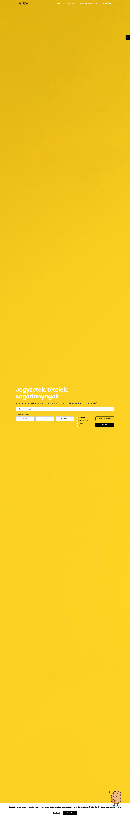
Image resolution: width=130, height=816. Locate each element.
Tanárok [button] (60, 3)
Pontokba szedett (83, 420)
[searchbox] (25, 418)
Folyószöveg (82, 417)
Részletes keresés (105, 419)
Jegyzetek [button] (71, 3)
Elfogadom (70, 813)
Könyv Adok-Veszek (86, 3)
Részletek (56, 813)
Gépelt (80, 423)
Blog (97, 3)
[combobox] (25, 418)
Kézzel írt (81, 426)
